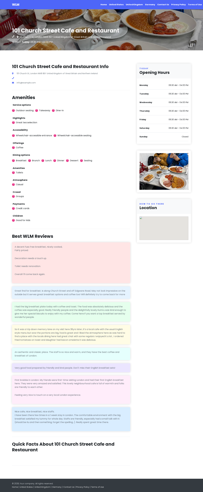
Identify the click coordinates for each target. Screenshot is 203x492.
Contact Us (163, 4)
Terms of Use (195, 4)
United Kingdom (134, 4)
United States (116, 4)
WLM (15, 4)
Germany (150, 4)
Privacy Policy (178, 4)
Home (104, 4)
